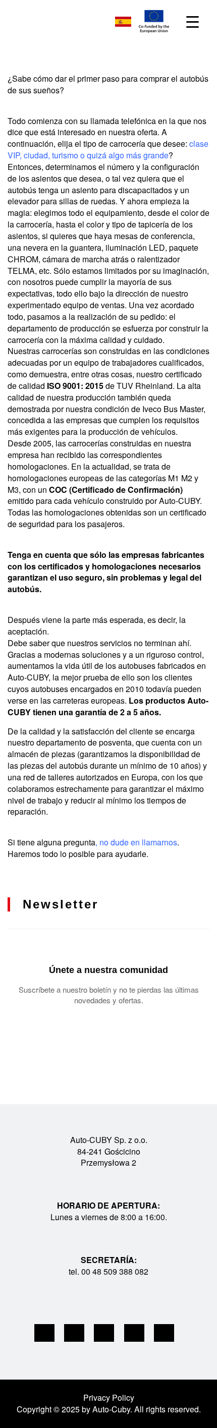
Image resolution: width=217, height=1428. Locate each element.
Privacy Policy (108, 1397)
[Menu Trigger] (192, 21)
